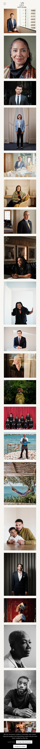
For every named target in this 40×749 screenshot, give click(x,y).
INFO (32, 6)
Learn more (11, 742)
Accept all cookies (20, 746)
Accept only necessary (24, 742)
